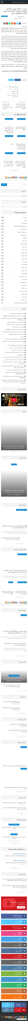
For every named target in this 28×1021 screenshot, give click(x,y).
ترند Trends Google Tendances (20, 226)
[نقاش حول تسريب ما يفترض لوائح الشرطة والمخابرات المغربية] (7, 585)
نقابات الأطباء (24, 288)
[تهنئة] (8, 139)
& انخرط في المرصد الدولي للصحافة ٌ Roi (16, 322)
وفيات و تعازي (24, 258)
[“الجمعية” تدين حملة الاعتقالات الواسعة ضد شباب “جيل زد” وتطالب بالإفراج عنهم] (8, 156)
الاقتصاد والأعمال (23, 243)
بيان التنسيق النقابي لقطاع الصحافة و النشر (15, 345)
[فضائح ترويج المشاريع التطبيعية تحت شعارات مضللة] (20, 122)
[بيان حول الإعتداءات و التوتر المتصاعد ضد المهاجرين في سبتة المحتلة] (14, 674)
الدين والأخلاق (24, 249)
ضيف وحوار (24, 297)
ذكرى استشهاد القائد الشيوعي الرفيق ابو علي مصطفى (16, 855)
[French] (16, 177)
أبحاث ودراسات (24, 267)
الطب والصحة (24, 246)
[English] (18, 177)
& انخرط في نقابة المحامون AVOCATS (16, 334)
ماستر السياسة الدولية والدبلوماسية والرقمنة (15, 369)
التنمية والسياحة (24, 255)
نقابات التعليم (24, 270)
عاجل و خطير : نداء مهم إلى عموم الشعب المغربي (14, 359)
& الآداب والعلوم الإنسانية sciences (17, 313)
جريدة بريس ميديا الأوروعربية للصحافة (19, 2)
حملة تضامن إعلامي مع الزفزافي (17, 350)
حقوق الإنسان (24, 223)
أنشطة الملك (24, 241)
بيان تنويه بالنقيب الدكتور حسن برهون (16, 347)
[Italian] (11, 177)
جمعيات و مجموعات (4, 16)
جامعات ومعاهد (24, 235)
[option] (14, 433)
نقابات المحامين (24, 299)
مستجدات (25, 217)
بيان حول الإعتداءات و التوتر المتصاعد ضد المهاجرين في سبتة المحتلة (14, 679)
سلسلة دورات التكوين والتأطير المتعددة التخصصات (14, 352)
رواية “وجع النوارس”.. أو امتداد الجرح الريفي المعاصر (14, 802)
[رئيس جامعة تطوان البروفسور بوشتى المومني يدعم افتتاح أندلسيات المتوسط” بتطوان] (14, 755)
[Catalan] (23, 177)
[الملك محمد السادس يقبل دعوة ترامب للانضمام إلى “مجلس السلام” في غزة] (14, 516)
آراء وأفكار (25, 238)
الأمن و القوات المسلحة (22, 232)
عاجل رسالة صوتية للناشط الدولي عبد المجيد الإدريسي (13, 357)
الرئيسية (22, 336)
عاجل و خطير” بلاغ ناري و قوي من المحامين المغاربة (16, 862)
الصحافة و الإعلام (23, 229)
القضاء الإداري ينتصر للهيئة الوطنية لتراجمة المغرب (14, 338)
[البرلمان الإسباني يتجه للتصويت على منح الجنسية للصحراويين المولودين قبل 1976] (14, 432)
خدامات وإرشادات (23, 282)
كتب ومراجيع (24, 285)
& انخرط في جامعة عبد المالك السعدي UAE (15, 324)
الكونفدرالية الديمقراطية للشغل (21, 302)
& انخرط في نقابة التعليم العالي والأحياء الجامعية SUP (13, 331)
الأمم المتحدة (24, 279)
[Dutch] (21, 177)
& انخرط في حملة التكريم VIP (18, 327)
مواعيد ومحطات (24, 252)
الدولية (25, 220)
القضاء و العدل (24, 264)
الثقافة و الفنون (24, 273)
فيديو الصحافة (24, 294)
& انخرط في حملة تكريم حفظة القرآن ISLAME (15, 329)
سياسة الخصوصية (20, 354)
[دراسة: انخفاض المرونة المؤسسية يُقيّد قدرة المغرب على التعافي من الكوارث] (4, 731)
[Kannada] (9, 177)
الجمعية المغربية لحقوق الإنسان (14, 675)
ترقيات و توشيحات (23, 291)
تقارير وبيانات (24, 261)
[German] (13, 177)
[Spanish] (6, 177)
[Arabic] (25, 177)
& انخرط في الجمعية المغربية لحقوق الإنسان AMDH (14, 315)
